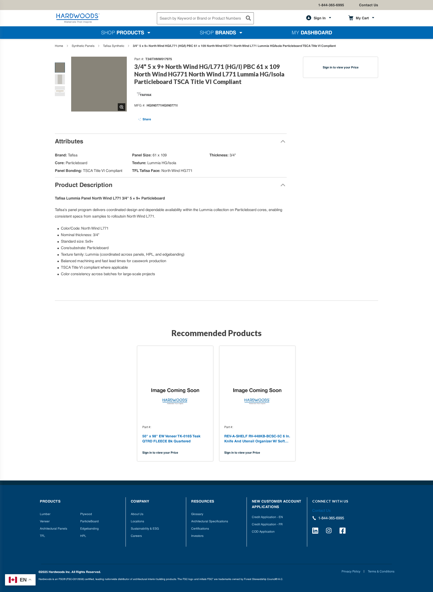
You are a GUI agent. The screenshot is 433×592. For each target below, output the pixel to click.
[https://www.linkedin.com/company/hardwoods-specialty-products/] (316, 531)
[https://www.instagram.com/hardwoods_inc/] (329, 531)
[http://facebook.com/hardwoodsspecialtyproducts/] (343, 531)
